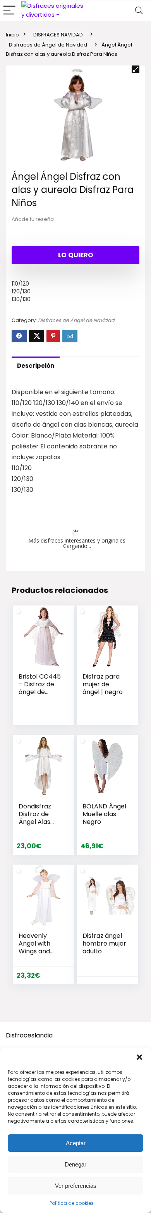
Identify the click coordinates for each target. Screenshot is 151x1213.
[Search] (139, 10)
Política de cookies (72, 1203)
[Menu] (9, 10)
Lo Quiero (75, 255)
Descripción (35, 366)
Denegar (75, 1164)
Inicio (12, 34)
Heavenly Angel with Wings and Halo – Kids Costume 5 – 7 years (38, 955)
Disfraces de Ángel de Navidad (48, 44)
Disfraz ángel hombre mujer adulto (104, 943)
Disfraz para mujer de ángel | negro (102, 684)
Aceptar (76, 1143)
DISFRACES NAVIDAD (58, 34)
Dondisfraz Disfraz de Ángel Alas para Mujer (35, 818)
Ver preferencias (75, 1185)
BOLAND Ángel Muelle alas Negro (104, 814)
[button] (139, 1057)
